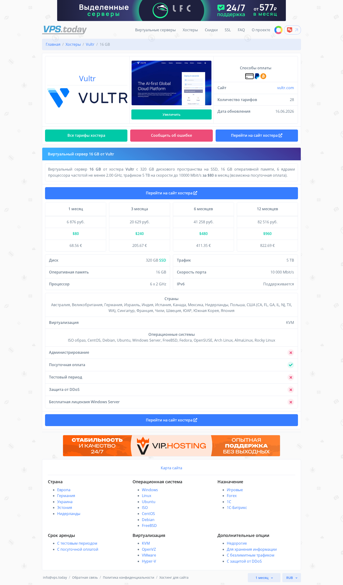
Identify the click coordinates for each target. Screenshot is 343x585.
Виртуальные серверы (155, 29)
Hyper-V (149, 561)
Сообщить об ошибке (171, 135)
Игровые (235, 489)
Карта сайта (171, 467)
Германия (66, 495)
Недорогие (237, 543)
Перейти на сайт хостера (169, 193)
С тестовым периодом (77, 543)
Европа (63, 489)
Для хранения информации (252, 549)
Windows (150, 489)
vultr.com (285, 87)
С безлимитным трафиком (250, 555)
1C (229, 501)
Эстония (64, 507)
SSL (228, 29)
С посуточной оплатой (77, 549)
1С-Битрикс (237, 507)
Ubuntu (148, 501)
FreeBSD (149, 525)
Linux (146, 495)
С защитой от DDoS (244, 561)
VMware (149, 555)
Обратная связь (85, 577)
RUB (290, 577)
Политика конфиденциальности (128, 577)
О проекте (261, 29)
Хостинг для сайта (174, 577)
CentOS (148, 513)
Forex (232, 495)
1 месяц (262, 577)
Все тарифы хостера (86, 135)
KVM (146, 543)
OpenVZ (149, 549)
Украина (65, 501)
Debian (148, 519)
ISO (145, 507)
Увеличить (171, 114)
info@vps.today (55, 577)
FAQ (241, 29)
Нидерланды (68, 513)
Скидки (211, 29)
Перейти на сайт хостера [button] (255, 135)
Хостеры (190, 29)
